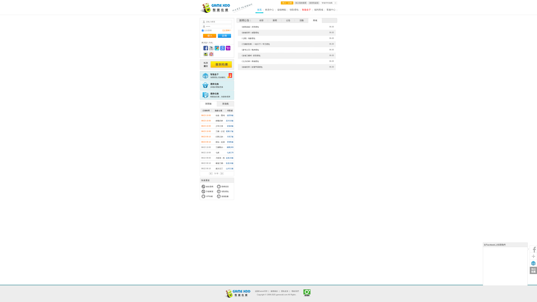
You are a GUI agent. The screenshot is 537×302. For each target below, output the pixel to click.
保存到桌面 (313, 3)
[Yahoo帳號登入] (228, 48)
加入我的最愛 (300, 3)
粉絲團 (533, 249)
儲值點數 (225, 196)
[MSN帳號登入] (217, 48)
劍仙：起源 (220, 142)
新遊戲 (225, 103)
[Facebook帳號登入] (205, 48)
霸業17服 (229, 131)
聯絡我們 (295, 291)
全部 (261, 20)
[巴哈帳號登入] (211, 48)
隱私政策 (284, 291)
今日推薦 (533, 270)
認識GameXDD (261, 291)
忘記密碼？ (226, 30)
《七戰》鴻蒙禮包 (248, 38)
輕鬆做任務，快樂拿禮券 (220, 95)
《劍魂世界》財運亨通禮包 (251, 67)
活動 (302, 20)
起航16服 (229, 158)
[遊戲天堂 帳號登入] (211, 54)
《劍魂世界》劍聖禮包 (250, 33)
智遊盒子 (306, 10)
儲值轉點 (281, 10)
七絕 (217, 153)
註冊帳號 (224, 36)
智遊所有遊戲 (327, 3)
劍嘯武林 (219, 121)
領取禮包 (294, 10)
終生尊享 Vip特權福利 (243, 8)
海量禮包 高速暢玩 (217, 75)
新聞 (275, 20)
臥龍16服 (229, 163)
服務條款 (274, 291)
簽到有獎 (221, 64)
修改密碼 (209, 187)
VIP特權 (209, 196)
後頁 (222, 173)
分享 (533, 256)
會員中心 (269, 10)
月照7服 (230, 137)
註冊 (290, 3)
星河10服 (229, 121)
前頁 (211, 173)
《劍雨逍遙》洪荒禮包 (250, 27)
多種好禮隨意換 (216, 85)
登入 (284, 3)
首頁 (259, 10)
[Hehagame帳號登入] (205, 54)
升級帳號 (209, 191)
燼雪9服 (230, 115)
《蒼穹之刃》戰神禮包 (250, 50)
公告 (288, 20)
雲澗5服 (230, 142)
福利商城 (318, 10)
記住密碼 (208, 30)
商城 (315, 20)
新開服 (208, 103)
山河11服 (229, 168)
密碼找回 (225, 187)
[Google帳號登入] (222, 48)
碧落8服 (230, 126)
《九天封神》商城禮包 (250, 61)
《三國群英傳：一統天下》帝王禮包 (255, 44)
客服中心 (331, 10)
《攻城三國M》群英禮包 (250, 56)
